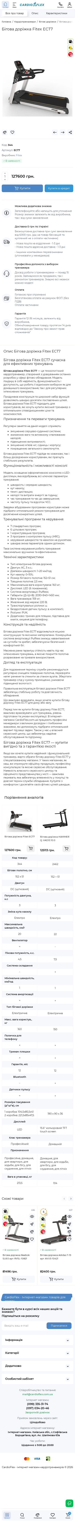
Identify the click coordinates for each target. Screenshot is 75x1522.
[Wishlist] (12, 132)
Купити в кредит (59, 188)
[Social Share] (70, 132)
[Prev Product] (55, 132)
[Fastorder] (32, 1224)
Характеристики (56, 13)
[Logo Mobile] (32, 4)
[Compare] (5, 132)
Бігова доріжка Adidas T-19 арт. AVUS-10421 (55, 1257)
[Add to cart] (31, 848)
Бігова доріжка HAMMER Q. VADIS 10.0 (54, 838)
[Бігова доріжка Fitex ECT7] (37, 82)
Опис (35, 13)
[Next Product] (63, 132)
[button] (64, 1198)
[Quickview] (32, 1216)
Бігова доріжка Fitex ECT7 (20, 836)
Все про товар (14, 13)
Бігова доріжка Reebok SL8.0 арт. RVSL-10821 (16, 1257)
